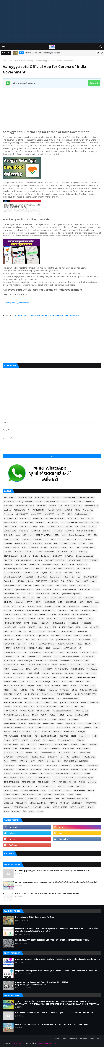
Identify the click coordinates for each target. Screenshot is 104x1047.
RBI (36, 736)
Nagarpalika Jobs (66, 677)
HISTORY (89, 619)
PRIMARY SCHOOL (92, 723)
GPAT (25, 598)
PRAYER (60, 723)
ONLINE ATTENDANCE (88, 690)
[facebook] (27, 827)
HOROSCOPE (86, 623)
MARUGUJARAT (88, 656)
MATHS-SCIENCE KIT (81, 660)
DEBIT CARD (18, 552)
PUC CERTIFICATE (63, 727)
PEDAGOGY (94, 702)
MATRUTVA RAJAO (11, 665)
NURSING (23, 690)
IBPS (78, 627)
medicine (63, 665)
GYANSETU (74, 610)
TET (54, 782)
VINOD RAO (8, 803)
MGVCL (36, 669)
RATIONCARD (26, 736)
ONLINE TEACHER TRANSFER (85, 694)
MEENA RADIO (89, 665)
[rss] (77, 833)
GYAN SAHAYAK (49, 610)
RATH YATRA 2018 (11, 736)
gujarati (85, 606)
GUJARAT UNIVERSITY (71, 606)
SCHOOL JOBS (68, 748)
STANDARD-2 (66, 765)
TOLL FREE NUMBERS (12, 786)
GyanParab (62, 610)
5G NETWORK (9, 501)
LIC (26, 652)
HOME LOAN (73, 623)
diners (92, 1039)
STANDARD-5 (9, 769)
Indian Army (82, 631)
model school (33, 673)
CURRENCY (34, 547)
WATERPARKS (91, 803)
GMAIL (30, 593)
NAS (22, 681)
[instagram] (77, 827)
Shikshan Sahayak (38, 757)
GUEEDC (22, 606)
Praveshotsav (48, 723)
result (94, 736)
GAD (19, 585)
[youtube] (27, 845)
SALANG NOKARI (61, 744)
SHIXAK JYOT (53, 757)
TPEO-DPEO (27, 786)
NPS (93, 686)
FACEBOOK (29, 577)
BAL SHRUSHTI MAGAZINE (77, 522)
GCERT (72, 585)
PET (32, 707)
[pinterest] (27, 839)
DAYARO (7, 552)
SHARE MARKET (22, 757)
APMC (69, 514)
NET (88, 681)
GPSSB (73, 598)
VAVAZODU (59, 794)
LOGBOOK (84, 652)
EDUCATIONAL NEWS (54, 568)
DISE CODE (8, 560)
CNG (75, 539)
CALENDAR (35, 531)
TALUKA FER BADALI (42, 778)
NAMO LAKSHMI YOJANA (86, 677)
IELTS (6, 631)
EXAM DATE (68, 573)
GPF (32, 598)
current (44, 547)
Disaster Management (84, 556)
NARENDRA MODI (10, 681)
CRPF (91, 543)
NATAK (29, 681)
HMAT (26, 623)
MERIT (6, 669)
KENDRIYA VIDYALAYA (66, 644)
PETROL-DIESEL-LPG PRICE (46, 707)
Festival (65, 577)
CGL (95, 535)
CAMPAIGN (69, 531)
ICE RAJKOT (94, 627)
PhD (82, 707)
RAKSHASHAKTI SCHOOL (51, 732)
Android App (88, 510)
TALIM (29, 778)
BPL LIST (69, 527)
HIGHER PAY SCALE (68, 619)
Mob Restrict (92, 669)
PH (76, 707)
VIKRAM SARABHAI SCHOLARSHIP (74, 799)
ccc (31, 535)
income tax (41, 631)
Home (5, 61)
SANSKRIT (93, 744)
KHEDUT (7, 648)
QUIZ (96, 727)
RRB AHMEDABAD (11, 744)
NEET (71, 681)
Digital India (25, 556)
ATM (82, 518)
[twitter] (27, 833)
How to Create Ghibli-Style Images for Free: (43, 52)
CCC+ (57, 535)
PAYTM (83, 702)
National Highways (43, 681)
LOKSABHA (8, 656)
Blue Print (50, 527)
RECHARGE (64, 736)
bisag (35, 527)
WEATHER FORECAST (21, 807)
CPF (55, 543)
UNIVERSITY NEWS (10, 790)
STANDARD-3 (79, 765)
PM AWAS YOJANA (27, 711)
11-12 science (9, 497)
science (29, 753)
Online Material (47, 694)
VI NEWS (70, 794)
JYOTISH (32, 644)
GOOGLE (55, 593)
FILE (78, 577)
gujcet (94, 606)
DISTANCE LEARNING (23, 560)
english (44, 573)
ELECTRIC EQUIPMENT (12, 573)
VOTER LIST (64, 803)
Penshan (7, 707)
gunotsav (7, 610)
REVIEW (15, 740)
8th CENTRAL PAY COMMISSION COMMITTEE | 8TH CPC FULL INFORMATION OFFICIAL (52, 940)
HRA (40, 627)
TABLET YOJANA (10, 778)
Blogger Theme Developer (46, 1043)
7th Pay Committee (25, 501)
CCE (63, 535)
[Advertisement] (52, 22)
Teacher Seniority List (85, 778)
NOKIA (73, 686)
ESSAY (58, 573)
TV (54, 786)
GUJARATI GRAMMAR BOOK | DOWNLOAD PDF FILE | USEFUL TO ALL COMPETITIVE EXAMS (54, 1012)
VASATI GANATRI (45, 794)
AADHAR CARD (76, 501)
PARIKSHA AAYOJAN (70, 698)
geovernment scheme (24, 589)
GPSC (45, 598)
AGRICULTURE (19, 510)
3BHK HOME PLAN (69, 497)
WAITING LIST (77, 803)
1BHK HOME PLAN (25, 497)
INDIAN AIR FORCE (67, 631)
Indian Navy (29, 635)
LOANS (61, 652)
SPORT (40, 761)
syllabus (87, 773)
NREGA (6, 690)
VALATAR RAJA (79, 790)
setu (14, 302)
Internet (77, 635)
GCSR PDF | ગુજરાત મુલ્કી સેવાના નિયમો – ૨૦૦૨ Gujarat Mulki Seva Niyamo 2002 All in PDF (52, 870)
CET (89, 535)
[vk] (77, 839)
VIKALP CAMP (47, 799)
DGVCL (73, 552)
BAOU (14, 527)
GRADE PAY (88, 598)
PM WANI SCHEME (81, 711)
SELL (75, 753)
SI (61, 757)
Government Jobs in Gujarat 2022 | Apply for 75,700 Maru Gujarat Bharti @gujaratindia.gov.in (57, 959)
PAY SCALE (74, 702)
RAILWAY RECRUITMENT (22, 732)
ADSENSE (52, 506)
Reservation (84, 736)
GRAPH (38, 602)
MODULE (45, 673)
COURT (48, 543)
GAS (43, 585)
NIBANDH (56, 686)
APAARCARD (49, 514)
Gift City (96, 589)
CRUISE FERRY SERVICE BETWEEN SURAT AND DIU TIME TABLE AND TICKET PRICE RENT (52, 1024)
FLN (62, 581)
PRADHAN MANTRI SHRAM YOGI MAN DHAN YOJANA (36, 719)
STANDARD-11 (37, 765)
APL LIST (61, 514)
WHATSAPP (37, 807)
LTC (23, 656)
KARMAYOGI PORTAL (46, 644)
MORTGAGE (69, 673)
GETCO (57, 589)
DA (71, 547)
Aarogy (9, 302)
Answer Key (8, 514)
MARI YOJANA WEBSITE (70, 656)
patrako (63, 702)
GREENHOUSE (49, 602)
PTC (52, 727)
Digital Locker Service (41, 556)
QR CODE (87, 727)
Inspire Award (42, 635)
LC (80, 648)
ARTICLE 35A (25, 518)
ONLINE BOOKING (31, 694)
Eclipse (71, 564)
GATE (51, 585)
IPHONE (20, 640)
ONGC (74, 690)
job (19, 644)
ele (78, 568)
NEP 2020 (79, 681)
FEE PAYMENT (42, 577)
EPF (51, 573)
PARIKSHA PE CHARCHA (13, 702)
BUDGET (92, 527)
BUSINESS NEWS (10, 531)
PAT (55, 702)
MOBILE (7, 673)
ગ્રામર (31, 811)
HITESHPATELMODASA (12, 623)
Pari (58, 698)
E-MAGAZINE (34, 564)
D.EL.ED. (64, 547)
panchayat (35, 698)
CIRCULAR (37, 539)
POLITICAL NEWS (81, 715)
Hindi (80, 619)
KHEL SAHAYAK (19, 648)
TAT (54, 778)
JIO (94, 640)
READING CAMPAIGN (48, 736)
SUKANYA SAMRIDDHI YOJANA (15, 773)
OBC (32, 690)
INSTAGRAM (55, 635)
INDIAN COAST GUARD (12, 635)
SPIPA (33, 761)
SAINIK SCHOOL (45, 744)
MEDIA (54, 665)
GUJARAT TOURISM (52, 606)
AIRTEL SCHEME (38, 510)
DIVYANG (38, 560)
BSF (76, 527)
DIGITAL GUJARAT (10, 556)
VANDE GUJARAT (29, 794)
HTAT (54, 627)
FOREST (85, 581)
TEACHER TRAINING (11, 782)
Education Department (12, 568)
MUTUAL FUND (32, 677)
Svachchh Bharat (62, 773)
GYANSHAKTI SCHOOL (12, 614)
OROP (6, 698)
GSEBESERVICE (71, 602)
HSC (46, 627)
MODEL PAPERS (19, 673)
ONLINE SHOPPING (64, 694)
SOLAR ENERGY (89, 757)
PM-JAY (35, 715)
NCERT (55, 681)
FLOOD (70, 581)
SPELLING (23, 761)
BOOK (60, 527)
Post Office (8, 719)
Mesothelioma (17, 669)
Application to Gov (82, 514)
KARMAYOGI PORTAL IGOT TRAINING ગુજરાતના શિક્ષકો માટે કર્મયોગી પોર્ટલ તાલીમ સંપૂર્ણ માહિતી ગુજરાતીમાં (56, 882)
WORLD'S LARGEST (77, 807)
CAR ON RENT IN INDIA (85, 531)
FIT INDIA (20, 581)
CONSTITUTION (21, 543)
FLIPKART (54, 581)
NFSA (47, 686)
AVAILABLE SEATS (10, 522)
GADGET (28, 585)
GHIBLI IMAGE (84, 589)
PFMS (62, 707)
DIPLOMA (69, 556)
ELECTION (86, 568)
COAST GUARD (86, 539)
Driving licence (20, 564)
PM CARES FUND (43, 711)
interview (87, 635)
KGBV (80, 644)
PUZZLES (76, 727)
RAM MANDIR (69, 732)
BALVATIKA (95, 522)
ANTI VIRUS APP (22, 514)
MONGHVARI (57, 673)
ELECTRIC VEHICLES (31, 573)
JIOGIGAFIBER (9, 644)
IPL (27, 640)
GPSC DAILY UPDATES (59, 598)
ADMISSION (41, 506)
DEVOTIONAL (62, 552)
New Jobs (30, 686)
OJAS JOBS (41, 690)
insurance (67, 635)
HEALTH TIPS (9, 619)
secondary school (48, 753)
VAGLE (68, 790)
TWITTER (61, 786)
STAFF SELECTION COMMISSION (76, 761)
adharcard (90, 501)
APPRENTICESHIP (10, 518)
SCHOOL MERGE (83, 748)
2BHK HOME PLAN (42, 497)
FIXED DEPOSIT (41, 581)
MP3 (87, 673)
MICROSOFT (47, 669)
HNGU (34, 623)
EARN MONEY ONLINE (51, 564)
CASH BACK (8, 535)
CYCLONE (53, 547)
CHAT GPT (26, 539)
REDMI (73, 736)
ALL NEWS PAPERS (54, 510)
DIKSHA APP (57, 556)
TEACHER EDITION (66, 778)
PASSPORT (47, 702)
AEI (60, 506)
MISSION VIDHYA (77, 669)
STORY (84, 769)
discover (83, 1039)
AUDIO (90, 518)
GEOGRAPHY (83, 585)
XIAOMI (90, 807)
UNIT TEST (80, 786)
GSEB (60, 602)
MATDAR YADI (41, 660)
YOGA (6, 811)
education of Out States (34, 568)
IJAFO (31, 631)
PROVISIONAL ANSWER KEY (14, 727)
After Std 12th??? (91, 506)
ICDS (85, 627)
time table (92, 782)
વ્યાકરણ (40, 811)
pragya (62, 719)
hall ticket (52, 614)
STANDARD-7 (36, 769)
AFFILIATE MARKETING (73, 506)
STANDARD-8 (49, 769)
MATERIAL (53, 660)
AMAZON (68, 510)
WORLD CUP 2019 (60, 807)
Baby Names (53, 522)
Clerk (60, 539)
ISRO (39, 640)
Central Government (76, 535)
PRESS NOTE (70, 723)
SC (40, 748)
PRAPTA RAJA (73, 719)
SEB (36, 753)
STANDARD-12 (51, 765)
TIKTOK (82, 782)
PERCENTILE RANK (20, 707)
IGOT (13, 631)
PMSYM (52, 715)
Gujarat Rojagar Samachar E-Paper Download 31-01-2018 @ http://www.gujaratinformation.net (41, 983)
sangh (84, 744)
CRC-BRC (64, 543)
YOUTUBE (16, 811)
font (77, 581)
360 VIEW (55, 497)
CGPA (6, 539)
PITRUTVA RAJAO (10, 711)
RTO (34, 744)
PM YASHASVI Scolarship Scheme (16, 715)
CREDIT (73, 543)
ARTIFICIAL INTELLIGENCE (55, 518)
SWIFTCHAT (76, 773)
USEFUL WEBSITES (55, 790)
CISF (46, 539)
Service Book (85, 753)
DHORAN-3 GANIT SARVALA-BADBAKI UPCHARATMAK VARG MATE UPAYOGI (48, 893)
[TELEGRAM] (77, 845)
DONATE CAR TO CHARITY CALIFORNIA (83, 560)
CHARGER (15, 539)
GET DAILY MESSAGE (43, 589)
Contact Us (73, 1039)
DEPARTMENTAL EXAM (45, 552)
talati (21, 778)
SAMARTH (74, 744)
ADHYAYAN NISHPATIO (25, 506)
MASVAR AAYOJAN (25, 660)
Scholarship (55, 748)
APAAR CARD (36, 514)
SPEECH (14, 761)
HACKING (28, 614)
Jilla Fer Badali (84, 640)
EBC (63, 564)
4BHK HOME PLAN (87, 497)
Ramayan (81, 732)
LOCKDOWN (72, 652)
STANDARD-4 (92, 765)
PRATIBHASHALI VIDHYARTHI (15, 723)
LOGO (94, 652)
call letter (46, 531)
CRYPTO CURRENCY (11, 547)
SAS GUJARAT (25, 748)
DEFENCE (30, 552)
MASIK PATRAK (9, 660)
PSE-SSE (30, 727)
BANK (6, 527)
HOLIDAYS (44, 623)
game (36, 585)
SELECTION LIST (64, 753)
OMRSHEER (64, 690)
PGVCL (69, 707)
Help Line (20, 619)
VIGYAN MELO (33, 799)
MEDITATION (75, 665)
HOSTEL (22, 627)
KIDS (48, 648)
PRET (80, 723)
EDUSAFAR (70, 568)
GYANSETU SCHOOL (89, 610)
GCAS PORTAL (61, 585)
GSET (81, 602)
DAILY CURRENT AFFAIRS (85, 547)
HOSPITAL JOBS (10, 627)
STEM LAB (74, 769)
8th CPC (65, 501)
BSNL (83, 527)
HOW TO (31, 627)
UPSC (44, 790)
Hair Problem (40, 614)
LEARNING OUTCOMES (12, 652)
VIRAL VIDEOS (21, 803)
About (64, 1039)
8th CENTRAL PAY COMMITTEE (47, 501)
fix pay (30, 581)
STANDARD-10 (22, 765)
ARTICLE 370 (37, 518)
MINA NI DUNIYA (61, 669)
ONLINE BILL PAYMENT (12, 694)
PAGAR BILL (16, 698)
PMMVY (43, 715)
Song (6, 761)
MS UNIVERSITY (9, 677)
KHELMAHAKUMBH (36, 648)
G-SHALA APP (9, 585)
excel (78, 573)
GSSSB (6, 606)
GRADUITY (8, 602)
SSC (59, 761)
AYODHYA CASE (26, 522)
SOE (67, 757)
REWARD (25, 740)
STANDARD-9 (63, 769)
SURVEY (49, 773)
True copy (45, 786)
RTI (28, 744)
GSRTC (89, 602)
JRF (25, 644)
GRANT (29, 602)
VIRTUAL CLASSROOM (38, 803)
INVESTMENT (9, 640)
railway (6, 732)
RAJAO (36, 732)
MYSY (55, 677)
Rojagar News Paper (66, 740)
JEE (75, 640)
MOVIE (80, 673)
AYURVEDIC (40, 522)
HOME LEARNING (58, 623)
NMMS (65, 686)
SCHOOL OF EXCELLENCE (13, 753)
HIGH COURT (52, 619)
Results (6, 740)
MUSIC (21, 677)
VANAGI (91, 790)
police (69, 715)
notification (84, 686)
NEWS (39, 686)
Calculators (23, 531)
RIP (44, 740)
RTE (22, 744)
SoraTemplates (17, 1043)
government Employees (71, 593)
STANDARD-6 (22, 769)
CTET (24, 547)
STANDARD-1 (9, 765)
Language (57, 648)
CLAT (53, 539)
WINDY (47, 807)
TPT (36, 786)
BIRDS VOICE (24, 527)
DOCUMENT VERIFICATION (55, 560)
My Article (45, 677)
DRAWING (8, 564)
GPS (38, 598)
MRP (94, 673)
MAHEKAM (47, 656)
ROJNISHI (80, 740)
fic (73, 577)
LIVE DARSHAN (35, 652)
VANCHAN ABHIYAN (11, 794)
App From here (22, 302)
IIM (20, 631)
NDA (63, 681)
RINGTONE (36, 740)
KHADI (87, 644)
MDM (23, 665)
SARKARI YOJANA (10, 748)
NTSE (15, 690)
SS (47, 761)
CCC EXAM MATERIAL (43, 535)
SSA (53, 761)
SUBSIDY (93, 769)
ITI (46, 640)
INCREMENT (52, 631)
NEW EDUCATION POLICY (13, 686)
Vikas (57, 799)
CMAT (68, 539)
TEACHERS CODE (28, 782)
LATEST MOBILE (70, 648)
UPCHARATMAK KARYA (29, 790)
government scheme (12, 598)
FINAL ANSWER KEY (90, 577)
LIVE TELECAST (50, 652)
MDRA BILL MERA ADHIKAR (39, 665)
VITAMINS (53, 803)
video (79, 794)
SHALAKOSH (8, 757)
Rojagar (52, 740)
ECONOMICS (82, 564)
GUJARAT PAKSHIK (35, 606)
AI (29, 510)
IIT (25, 631)
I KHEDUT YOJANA (66, 627)
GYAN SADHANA (33, 610)
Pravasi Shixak (34, 723)
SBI (35, 748)
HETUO (41, 619)
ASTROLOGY (72, 518)
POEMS (61, 715)
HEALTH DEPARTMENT (17, 61)
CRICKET (82, 543)
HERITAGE (31, 619)
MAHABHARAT (34, 656)
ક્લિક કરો (94, 83)
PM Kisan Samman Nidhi (62, 711)
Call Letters (57, 531)
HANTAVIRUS (64, 614)
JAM (51, 640)
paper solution (48, 698)
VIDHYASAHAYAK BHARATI (14, 799)
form (93, 581)
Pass (37, 702)
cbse (18, 535)
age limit (7, 510)
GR (80, 598)
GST (13, 606)
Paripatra (28, 702)
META (28, 669)
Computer (8, 543)
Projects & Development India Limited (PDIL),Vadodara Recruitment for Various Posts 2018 (56, 970)
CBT (24, 535)
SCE (46, 748)
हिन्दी (24, 811)
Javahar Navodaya (63, 640)
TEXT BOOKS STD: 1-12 (67, 782)
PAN (25, 698)
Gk (23, 593)
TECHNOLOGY (43, 782)
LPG (17, 656)
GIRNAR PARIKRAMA (11, 593)
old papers (52, 690)
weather (7, 807)
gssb (97, 602)
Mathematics (65, 660)
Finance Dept (9, 581)
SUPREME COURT (36, 773)
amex (99, 1039)
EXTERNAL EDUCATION (12, 577)
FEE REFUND (54, 577)
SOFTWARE (76, 757)
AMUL (77, 510)
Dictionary (83, 552)
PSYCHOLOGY (42, 727)
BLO (42, 527)
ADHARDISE (8, 506)
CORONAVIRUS (36, 543)
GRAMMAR (19, 602)
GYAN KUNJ (18, 610)
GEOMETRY (8, 589)
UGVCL (70, 786)
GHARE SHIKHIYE (69, 589)
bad (62, 522)
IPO (33, 640)
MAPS (56, 656)
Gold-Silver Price (42, 593)
